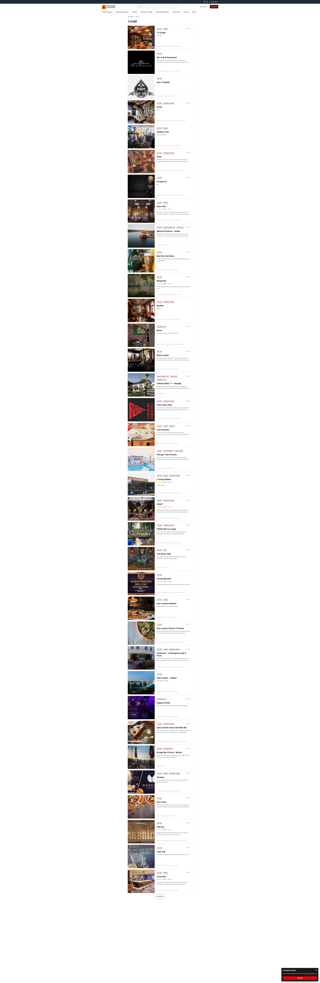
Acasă (131, 16)
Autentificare (203, 7)
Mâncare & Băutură (162, 12)
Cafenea (166, 128)
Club (165, 550)
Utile (194, 12)
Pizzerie (166, 599)
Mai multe (160, 896)
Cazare (186, 12)
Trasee (134, 12)
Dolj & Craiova (107, 12)
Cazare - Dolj (180, 227)
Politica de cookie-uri (311, 973)
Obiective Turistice (122, 12)
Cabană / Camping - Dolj (169, 227)
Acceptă (299, 978)
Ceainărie (172, 426)
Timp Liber (176, 12)
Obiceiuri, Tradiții (147, 12)
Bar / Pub (159, 53)
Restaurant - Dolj (161, 326)
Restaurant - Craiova (169, 103)
